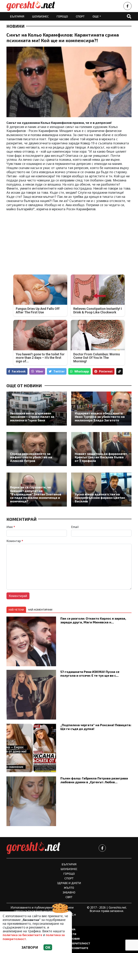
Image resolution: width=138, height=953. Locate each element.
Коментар (14, 541)
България (17, 16)
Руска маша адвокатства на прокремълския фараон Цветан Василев (100, 498)
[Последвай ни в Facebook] (127, 6)
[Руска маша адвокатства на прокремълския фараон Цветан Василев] (101, 490)
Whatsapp (81, 371)
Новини (15, 26)
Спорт (80, 16)
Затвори (30, 947)
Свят (69, 897)
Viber (39, 371)
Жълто (69, 887)
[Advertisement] (36, 240)
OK (47, 947)
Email (75, 526)
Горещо (62, 16)
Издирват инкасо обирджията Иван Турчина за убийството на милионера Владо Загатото (100, 417)
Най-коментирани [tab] (40, 609)
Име (10, 526)
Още (96, 16)
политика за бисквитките (22, 935)
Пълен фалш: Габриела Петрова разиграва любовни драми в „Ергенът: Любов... (94, 780)
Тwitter (59, 371)
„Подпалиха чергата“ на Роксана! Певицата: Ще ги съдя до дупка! (95, 727)
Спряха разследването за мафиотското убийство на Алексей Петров (31, 457)
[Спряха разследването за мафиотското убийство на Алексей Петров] (36, 449)
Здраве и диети (69, 883)
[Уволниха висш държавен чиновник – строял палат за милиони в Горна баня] (36, 409)
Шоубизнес (40, 16)
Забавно (69, 892)
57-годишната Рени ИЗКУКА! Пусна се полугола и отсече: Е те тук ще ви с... (89, 673)
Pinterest (106, 371)
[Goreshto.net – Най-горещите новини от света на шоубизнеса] (30, 6)
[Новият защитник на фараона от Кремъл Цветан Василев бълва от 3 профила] (101, 449)
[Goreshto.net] (33, 848)
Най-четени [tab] (16, 609)
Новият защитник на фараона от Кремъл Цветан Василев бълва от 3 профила (101, 457)
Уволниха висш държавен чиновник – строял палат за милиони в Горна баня (32, 417)
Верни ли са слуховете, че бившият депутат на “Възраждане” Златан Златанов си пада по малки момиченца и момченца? (35, 494)
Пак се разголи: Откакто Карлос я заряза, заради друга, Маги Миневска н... (93, 620)
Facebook (19, 371)
